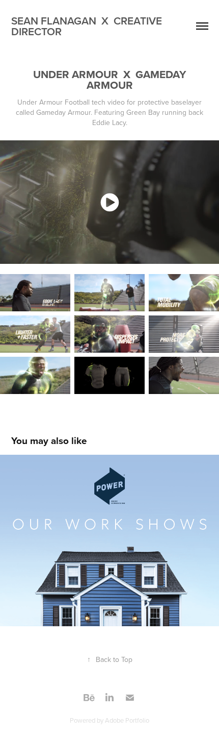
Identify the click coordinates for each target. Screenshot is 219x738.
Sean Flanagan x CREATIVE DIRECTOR (88, 26)
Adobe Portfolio (127, 720)
